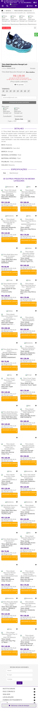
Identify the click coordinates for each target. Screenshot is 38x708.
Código (4, 68)
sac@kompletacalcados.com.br (14, 1)
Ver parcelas (20, 84)
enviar (19, 683)
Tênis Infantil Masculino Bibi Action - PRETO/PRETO (28, 415)
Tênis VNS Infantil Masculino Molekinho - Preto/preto (9, 196)
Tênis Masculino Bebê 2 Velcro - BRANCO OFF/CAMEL (9, 608)
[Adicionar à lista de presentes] (19, 705)
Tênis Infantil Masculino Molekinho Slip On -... (27, 513)
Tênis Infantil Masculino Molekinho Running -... (27, 610)
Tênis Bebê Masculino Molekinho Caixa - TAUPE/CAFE (9, 512)
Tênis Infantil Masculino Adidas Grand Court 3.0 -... (8, 322)
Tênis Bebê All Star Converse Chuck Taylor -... (28, 384)
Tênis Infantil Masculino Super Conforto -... (7, 386)
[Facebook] (34, 2)
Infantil (8, 10)
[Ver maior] (35, 28)
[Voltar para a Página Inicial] (2, 11)
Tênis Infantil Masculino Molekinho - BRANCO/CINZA (28, 352)
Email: (4, 95)
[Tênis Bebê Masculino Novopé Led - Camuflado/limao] (7, 112)
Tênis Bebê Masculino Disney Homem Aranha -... (9, 418)
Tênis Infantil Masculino (23, 10)
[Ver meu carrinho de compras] (36, 6)
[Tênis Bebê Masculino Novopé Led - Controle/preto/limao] (18, 112)
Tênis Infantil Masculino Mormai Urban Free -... (7, 452)
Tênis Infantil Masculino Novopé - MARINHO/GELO (27, 450)
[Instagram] (36, 2)
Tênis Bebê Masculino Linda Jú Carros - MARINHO (9, 545)
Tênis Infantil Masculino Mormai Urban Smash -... (7, 579)
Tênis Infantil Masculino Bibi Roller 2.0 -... (27, 196)
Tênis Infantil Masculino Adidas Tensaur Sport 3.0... (27, 259)
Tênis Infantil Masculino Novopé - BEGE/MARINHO (27, 323)
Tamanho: (6, 89)
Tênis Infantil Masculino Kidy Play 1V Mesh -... (8, 640)
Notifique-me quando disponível (19, 102)
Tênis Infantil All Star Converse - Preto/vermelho (8, 290)
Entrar (30, 6)
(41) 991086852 (26, 2)
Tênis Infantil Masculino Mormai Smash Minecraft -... (27, 643)
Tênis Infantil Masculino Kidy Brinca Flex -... (28, 229)
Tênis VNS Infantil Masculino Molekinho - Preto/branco (28, 481)
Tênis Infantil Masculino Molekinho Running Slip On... (8, 227)
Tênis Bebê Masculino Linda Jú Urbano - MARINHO (9, 261)
